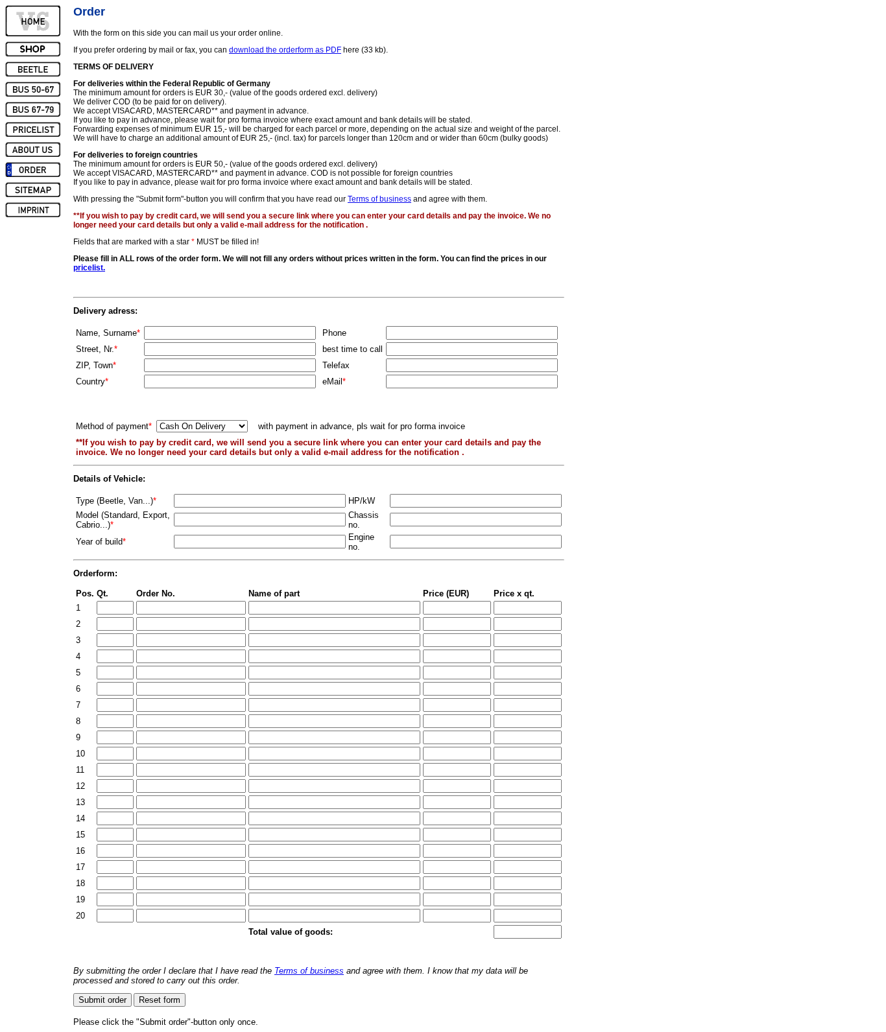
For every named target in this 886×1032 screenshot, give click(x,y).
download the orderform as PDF (285, 49)
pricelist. (89, 267)
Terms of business (379, 199)
